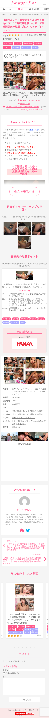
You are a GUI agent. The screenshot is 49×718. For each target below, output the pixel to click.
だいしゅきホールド (15, 632)
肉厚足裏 (37, 43)
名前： (5, 670)
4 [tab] (26, 647)
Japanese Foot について (17, 710)
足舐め (35, 48)
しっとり (7, 48)
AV (21, 9)
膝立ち (27, 632)
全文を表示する (24, 191)
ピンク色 (18, 43)
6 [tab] (34, 647)
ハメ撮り (26, 421)
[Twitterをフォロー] (28, 530)
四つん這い (26, 48)
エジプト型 (8, 43)
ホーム (8, 9)
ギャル (33, 421)
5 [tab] (30, 647)
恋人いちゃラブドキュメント (29, 100)
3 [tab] (22, 647)
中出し (14, 421)
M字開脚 (16, 48)
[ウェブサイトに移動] (22, 530)
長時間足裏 (28, 43)
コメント (6, 677)
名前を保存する (12, 673)
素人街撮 (35, 9)
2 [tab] (18, 647)
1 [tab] (14, 647)
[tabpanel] (24, 610)
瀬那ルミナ (25, 104)
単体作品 (40, 421)
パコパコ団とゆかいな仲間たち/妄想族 (22, 107)
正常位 (35, 629)
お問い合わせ (32, 710)
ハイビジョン (21, 424)
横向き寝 (34, 632)
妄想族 (20, 421)
